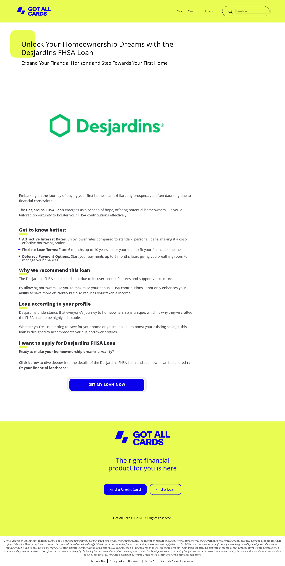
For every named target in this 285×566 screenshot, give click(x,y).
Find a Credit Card (125, 489)
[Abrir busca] (230, 11)
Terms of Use (98, 561)
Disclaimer (134, 561)
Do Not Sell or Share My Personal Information (169, 561)
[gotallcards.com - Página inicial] (34, 11)
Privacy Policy (117, 561)
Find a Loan (165, 489)
